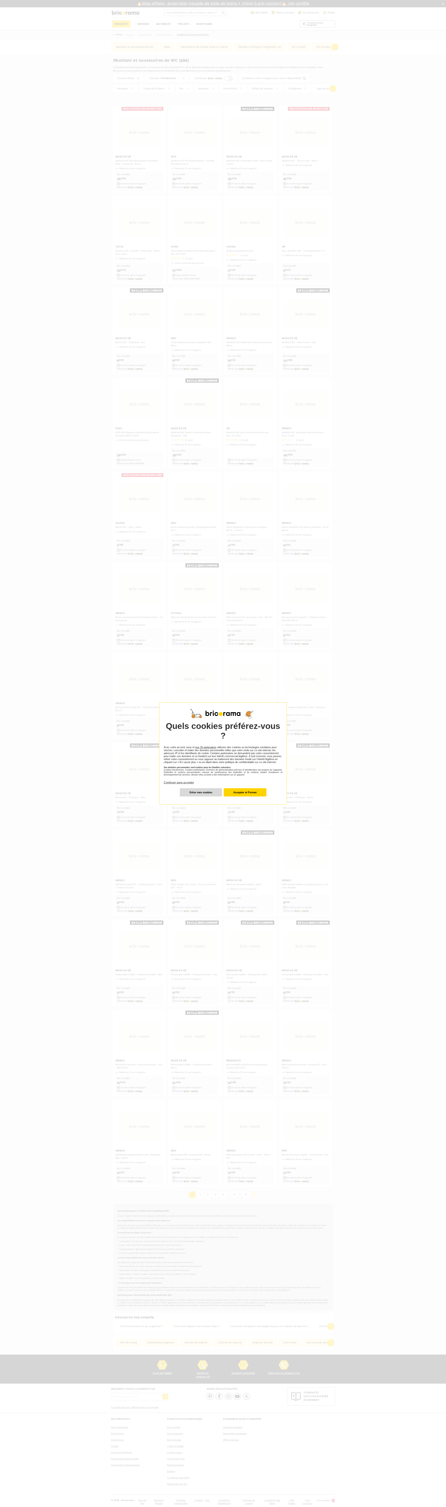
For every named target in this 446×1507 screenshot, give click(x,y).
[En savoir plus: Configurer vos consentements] (201, 792)
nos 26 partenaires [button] (205, 747)
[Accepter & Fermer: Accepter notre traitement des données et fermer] (245, 792)
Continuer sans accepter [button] (179, 780)
